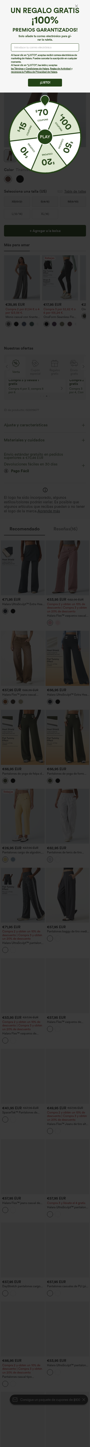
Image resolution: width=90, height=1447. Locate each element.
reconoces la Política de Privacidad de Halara (34, 71)
